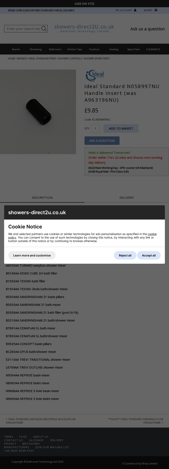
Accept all (149, 255)
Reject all (125, 255)
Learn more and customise (32, 255)
